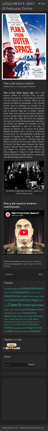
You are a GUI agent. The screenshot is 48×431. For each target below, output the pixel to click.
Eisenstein (8, 313)
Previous (8, 274)
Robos (24, 328)
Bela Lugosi (23, 264)
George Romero (21, 319)
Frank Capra (17, 316)
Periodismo (34, 324)
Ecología (30, 309)
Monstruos (18, 322)
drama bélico (19, 310)
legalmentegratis (29, 86)
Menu (43, 4)
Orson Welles (16, 324)
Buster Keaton (34, 296)
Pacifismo (25, 324)
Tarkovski (17, 331)
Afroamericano (14, 289)
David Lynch (9, 310)
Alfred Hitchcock (32, 288)
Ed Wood (38, 264)
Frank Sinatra (28, 316)
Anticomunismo (35, 292)
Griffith (29, 319)
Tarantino (8, 331)
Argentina (10, 295)
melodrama (8, 322)
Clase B (31, 264)
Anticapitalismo (21, 292)
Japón (35, 319)
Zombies (7, 264)
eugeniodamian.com (10, 428)
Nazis (30, 322)
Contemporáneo (32, 305)
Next (41, 274)
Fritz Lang (38, 316)
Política (8, 327)
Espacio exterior (17, 313)
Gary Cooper (9, 319)
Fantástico (37, 261)
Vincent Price (26, 331)
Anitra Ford (8, 292)
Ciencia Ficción (27, 261)
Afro (6, 289)
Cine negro (31, 300)
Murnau (25, 322)
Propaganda (17, 328)
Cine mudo (17, 300)
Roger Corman (35, 328)
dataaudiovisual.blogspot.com (32, 428)
